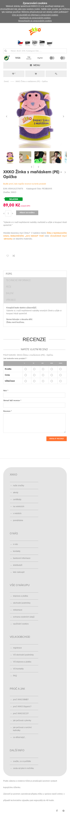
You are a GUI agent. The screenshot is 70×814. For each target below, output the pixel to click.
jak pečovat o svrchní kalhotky (22, 728)
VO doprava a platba (22, 662)
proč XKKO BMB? (21, 699)
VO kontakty (18, 669)
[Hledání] (5, 50)
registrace (17, 648)
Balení (9, 293)
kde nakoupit (18, 572)
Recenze (6, 411)
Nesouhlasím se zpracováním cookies (35, 21)
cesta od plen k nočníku (23, 768)
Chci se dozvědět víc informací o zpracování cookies (35, 15)
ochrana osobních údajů (24, 617)
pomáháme (18, 520)
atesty (15, 492)
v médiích (17, 513)
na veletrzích (18, 506)
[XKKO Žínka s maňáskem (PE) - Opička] (35, 116)
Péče (8, 286)
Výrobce (11, 299)
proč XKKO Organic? (22, 706)
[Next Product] (65, 172)
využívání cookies (21, 624)
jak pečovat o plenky (22, 720)
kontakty (16, 551)
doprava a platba (20, 596)
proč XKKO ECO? (21, 713)
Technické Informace (18, 280)
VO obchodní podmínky (23, 655)
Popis (9, 273)
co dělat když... (19, 737)
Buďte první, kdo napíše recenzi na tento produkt (24, 184)
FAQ (15, 676)
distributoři (17, 565)
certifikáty (17, 499)
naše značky (18, 485)
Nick (5, 391)
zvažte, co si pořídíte (22, 761)
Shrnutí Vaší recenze (11, 400)
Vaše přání (15, 73)
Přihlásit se (56, 74)
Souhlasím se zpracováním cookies (35, 18)
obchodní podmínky (21, 603)
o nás (15, 544)
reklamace (17, 610)
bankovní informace (21, 558)
